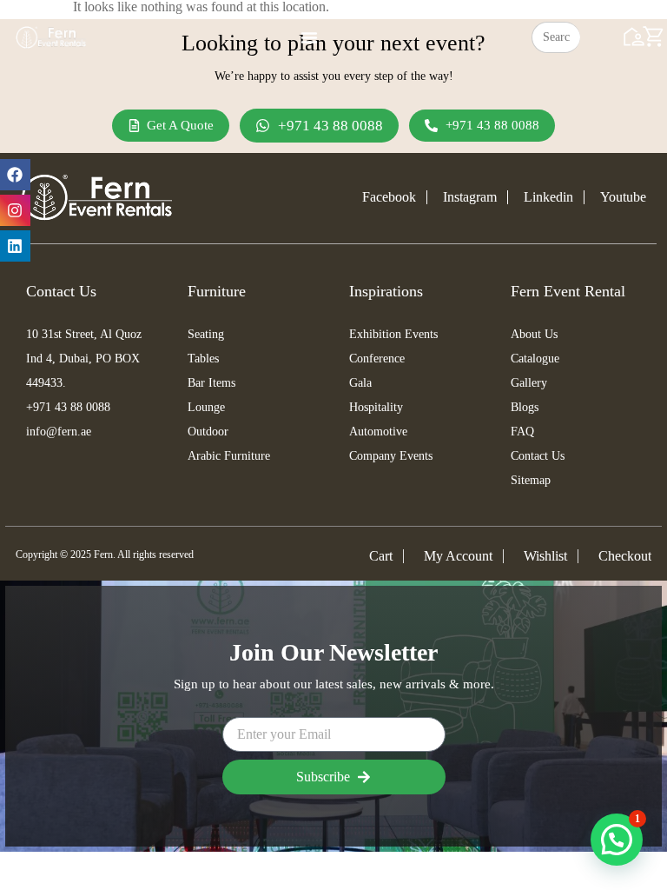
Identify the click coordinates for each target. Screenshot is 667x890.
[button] (617, 840)
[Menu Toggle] (309, 37)
